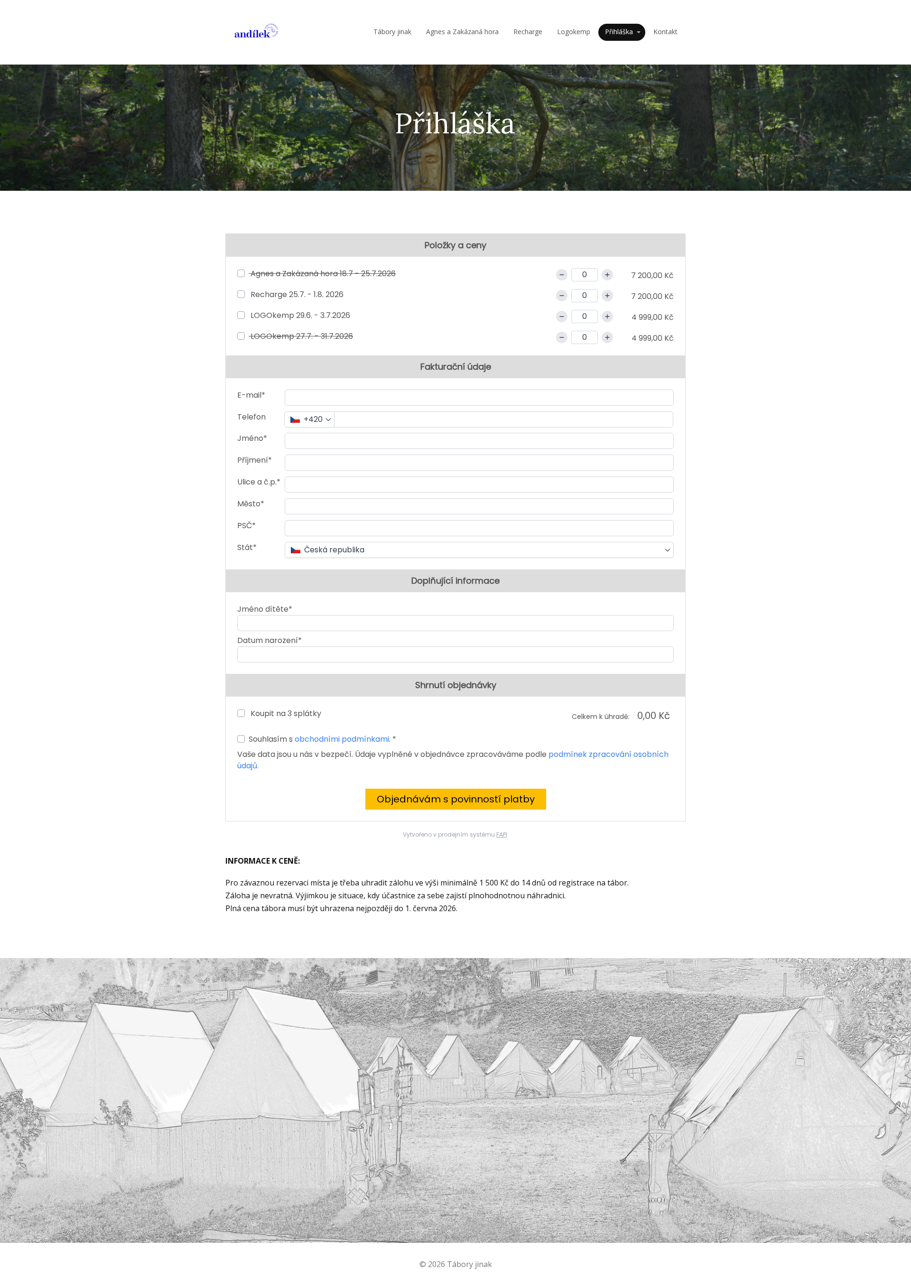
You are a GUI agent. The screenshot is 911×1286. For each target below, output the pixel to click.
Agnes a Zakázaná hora (462, 31)
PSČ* (246, 525)
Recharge (527, 31)
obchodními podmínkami (342, 739)
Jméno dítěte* (264, 609)
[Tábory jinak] (256, 32)
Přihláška (619, 31)
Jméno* (252, 438)
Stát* (247, 547)
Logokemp (573, 31)
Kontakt (665, 31)
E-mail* (251, 395)
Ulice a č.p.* (258, 481)
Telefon (251, 416)
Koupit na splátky (285, 713)
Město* (250, 503)
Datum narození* (269, 640)
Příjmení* (254, 460)
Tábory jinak (392, 31)
